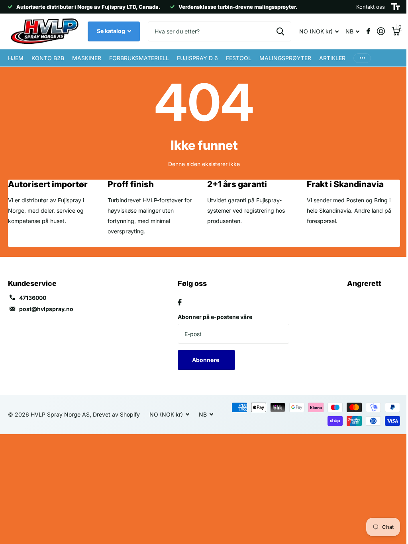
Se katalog (111, 30)
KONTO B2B (47, 58)
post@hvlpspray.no (46, 308)
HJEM (16, 58)
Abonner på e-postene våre (215, 316)
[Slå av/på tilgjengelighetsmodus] (395, 7)
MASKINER (86, 58)
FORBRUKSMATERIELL (139, 58)
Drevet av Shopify (116, 414)
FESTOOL (238, 58)
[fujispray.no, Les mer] (368, 31)
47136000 (32, 297)
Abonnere (206, 359)
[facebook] (180, 302)
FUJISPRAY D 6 (197, 58)
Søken (280, 31)
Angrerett (364, 283)
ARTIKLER (332, 58)
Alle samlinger (285, 58)
